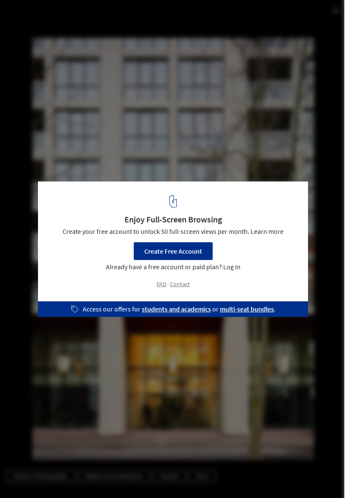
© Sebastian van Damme (40, 29)
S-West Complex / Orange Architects (85, 15)
